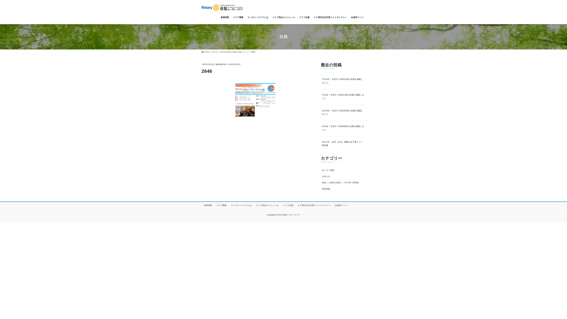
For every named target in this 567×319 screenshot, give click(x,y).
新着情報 (326, 189)
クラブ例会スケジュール (267, 205)
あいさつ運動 (328, 170)
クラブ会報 (288, 205)
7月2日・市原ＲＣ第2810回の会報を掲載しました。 (343, 96)
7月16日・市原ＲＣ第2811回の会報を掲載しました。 (342, 81)
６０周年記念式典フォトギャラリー (314, 205)
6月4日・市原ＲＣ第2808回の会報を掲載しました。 (343, 128)
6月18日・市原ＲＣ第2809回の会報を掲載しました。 (342, 112)
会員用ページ (341, 205)
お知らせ (326, 176)
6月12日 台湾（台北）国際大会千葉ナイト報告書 (342, 144)
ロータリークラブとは (241, 205)
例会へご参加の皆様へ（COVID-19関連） (341, 182)
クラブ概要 (221, 205)
